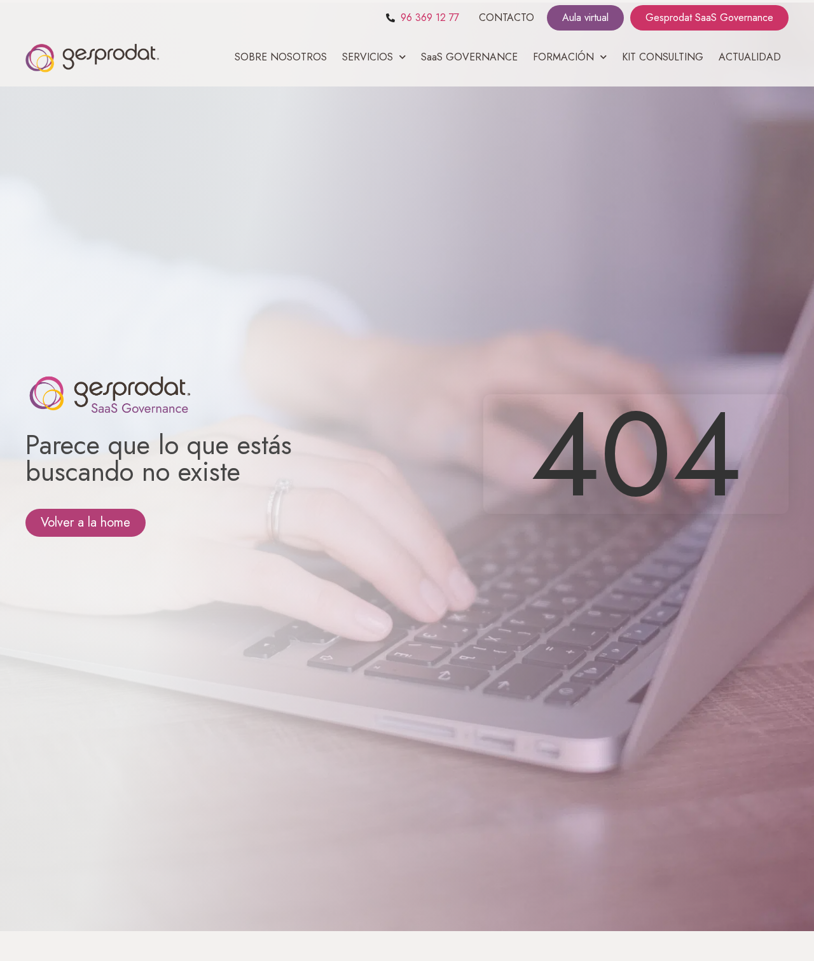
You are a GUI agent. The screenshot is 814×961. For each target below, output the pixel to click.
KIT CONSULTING (662, 57)
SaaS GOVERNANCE (469, 57)
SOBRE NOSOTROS (281, 57)
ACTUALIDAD (750, 57)
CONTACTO (506, 17)
